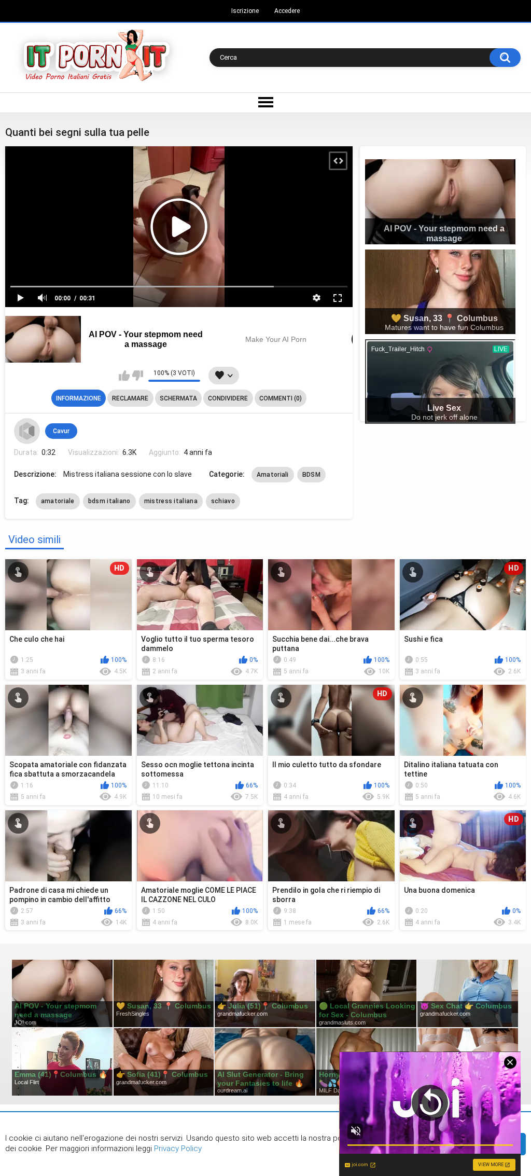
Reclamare (130, 398)
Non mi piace (137, 375)
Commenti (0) (280, 398)
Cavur (61, 431)
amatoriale (58, 501)
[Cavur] (27, 431)
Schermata (178, 398)
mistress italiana (171, 501)
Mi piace (124, 375)
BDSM (311, 474)
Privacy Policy (177, 1148)
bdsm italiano (109, 501)
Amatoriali (273, 474)
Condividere (228, 398)
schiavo (223, 501)
